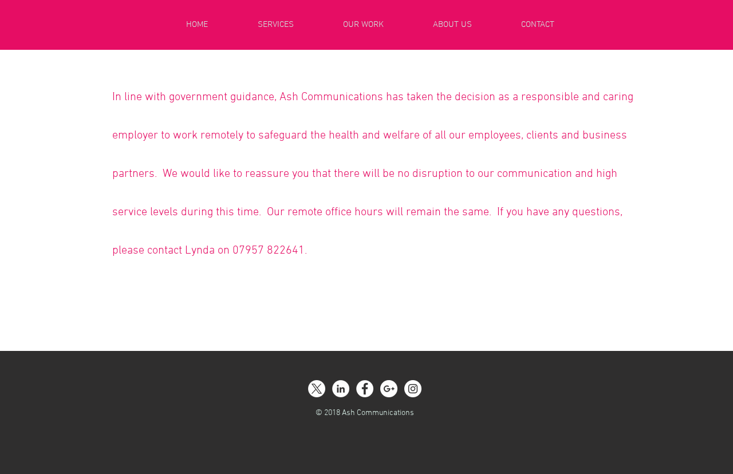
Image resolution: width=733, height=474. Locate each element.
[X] (316, 388)
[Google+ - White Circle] (388, 388)
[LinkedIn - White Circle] (340, 388)
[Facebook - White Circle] (364, 388)
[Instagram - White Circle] (412, 388)
